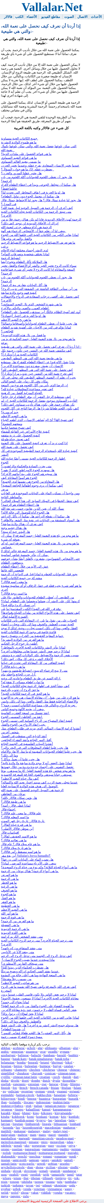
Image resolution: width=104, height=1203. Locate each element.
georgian (27, 1091)
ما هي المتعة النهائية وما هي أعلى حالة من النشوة (33, 975)
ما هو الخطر (9, 882)
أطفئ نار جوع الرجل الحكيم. (19, 643)
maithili (6, 1131)
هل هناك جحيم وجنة (14, 528)
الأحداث (96, 17)
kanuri (46, 1109)
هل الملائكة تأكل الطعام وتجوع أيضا (24, 262)
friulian (66, 1087)
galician (13, 1091)
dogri (25, 1080)
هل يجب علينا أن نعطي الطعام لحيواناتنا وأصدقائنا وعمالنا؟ (39, 323)
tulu (59, 1181)
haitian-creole (25, 1095)
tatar (79, 1174)
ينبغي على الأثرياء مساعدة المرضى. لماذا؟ (28, 863)
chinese (62, 1069)
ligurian (18, 1124)
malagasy (34, 1131)
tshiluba (27, 1181)
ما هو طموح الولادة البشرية (19, 142)
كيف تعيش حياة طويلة (15, 439)
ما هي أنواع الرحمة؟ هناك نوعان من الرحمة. (30, 871)
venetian (39, 1189)
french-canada (39, 1087)
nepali (18, 1145)
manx (42, 1134)
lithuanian (60, 1124)
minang (34, 1142)
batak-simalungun (41, 1059)
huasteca (44, 1098)
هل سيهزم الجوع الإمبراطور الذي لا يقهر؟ (27, 470)
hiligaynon (8, 1098)
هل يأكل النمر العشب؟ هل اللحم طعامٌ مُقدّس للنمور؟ (36, 1033)
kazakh (5, 1113)
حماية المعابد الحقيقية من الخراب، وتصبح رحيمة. (32, 636)
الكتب (19, 17)
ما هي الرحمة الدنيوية (15, 929)
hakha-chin (44, 1095)
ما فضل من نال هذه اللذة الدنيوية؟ (23, 335)
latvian (5, 1124)
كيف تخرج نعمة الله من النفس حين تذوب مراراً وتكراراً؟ (37, 373)
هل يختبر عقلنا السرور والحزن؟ (21, 173)
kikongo (46, 1113)
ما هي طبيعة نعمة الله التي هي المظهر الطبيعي (31, 358)
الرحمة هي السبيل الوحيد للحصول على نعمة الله (32, 790)
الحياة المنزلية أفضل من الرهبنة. (22, 393)
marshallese (8, 1138)
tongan (14, 1181)
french (23, 1087)
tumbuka (70, 1181)
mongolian (57, 1142)
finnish (5, 1087)
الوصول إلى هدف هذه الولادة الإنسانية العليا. (29, 786)
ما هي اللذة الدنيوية (13, 933)
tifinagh (48, 1178)
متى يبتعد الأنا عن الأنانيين (17, 952)
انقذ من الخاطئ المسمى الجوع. (22, 717)
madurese (69, 1127)
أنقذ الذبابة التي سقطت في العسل (24, 736)
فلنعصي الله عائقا (12, 570)
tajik (46, 1174)
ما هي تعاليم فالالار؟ (14, 840)
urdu (72, 1185)
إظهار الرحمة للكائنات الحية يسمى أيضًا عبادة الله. (33, 458)
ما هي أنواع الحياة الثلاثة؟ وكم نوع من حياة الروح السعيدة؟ (39, 867)
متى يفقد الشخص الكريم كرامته (22, 936)
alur (75, 1048)
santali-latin (9, 1163)
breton (18, 1066)
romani (47, 1156)
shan (30, 1167)
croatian (44, 1077)
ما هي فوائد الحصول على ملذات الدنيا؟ (26, 154)
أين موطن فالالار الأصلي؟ (17, 828)
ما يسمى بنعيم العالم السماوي (21, 161)
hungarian (59, 1098)
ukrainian (60, 1185)
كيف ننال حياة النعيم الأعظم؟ (20, 778)
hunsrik (73, 1098)
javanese (6, 1109)
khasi (16, 1113)
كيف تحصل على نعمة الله (17, 447)
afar (40, 1048)
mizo (44, 1142)
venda (27, 1189)
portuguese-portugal (52, 1153)
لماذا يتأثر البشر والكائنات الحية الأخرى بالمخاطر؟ (33, 647)
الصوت (69, 17)
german (40, 1091)
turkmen (18, 1185)
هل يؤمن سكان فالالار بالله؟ (19, 798)
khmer (26, 1113)
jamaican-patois (55, 1106)
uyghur (5, 1189)
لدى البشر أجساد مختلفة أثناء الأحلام (24, 250)
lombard (75, 1124)
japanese (73, 1106)
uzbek (17, 1189)
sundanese (69, 1171)
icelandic (15, 1102)
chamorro (21, 1069)
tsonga (39, 1181)
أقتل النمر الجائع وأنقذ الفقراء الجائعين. (26, 740)
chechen (34, 1069)
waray (68, 1189)
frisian (55, 1087)
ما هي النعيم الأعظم (14, 416)
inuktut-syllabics (12, 1106)
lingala (46, 1124)
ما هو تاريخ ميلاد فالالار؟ (16, 848)
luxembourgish (32, 1127)
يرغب (4, 246)
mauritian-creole (43, 1138)
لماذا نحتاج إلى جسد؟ (15, 1002)
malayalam (8, 1134)
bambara (49, 1055)
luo (18, 1127)
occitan (61, 1145)
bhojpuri (57, 1062)
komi (30, 1116)
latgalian (60, 1120)
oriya (71, 1145)
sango (45, 1160)
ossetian (17, 1149)
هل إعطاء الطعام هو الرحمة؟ (20, 505)
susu (4, 1174)
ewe (44, 1084)
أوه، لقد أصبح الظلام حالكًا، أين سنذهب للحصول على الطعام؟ (41, 312)
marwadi (24, 1138)
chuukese (23, 1073)
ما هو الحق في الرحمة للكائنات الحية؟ (25, 693)
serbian (52, 1163)
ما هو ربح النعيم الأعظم (16, 319)
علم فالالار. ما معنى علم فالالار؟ (21, 813)
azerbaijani (8, 1055)
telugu (7, 1178)
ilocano (29, 1102)
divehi (15, 1080)
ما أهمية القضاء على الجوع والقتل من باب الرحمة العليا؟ (37, 1006)
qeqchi (22, 1156)
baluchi (36, 1055)
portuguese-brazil (24, 1153)
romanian (60, 1156)
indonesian (43, 1102)
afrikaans (51, 1048)
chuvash (36, 1073)
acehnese (19, 1048)
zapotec (15, 1196)
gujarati (74, 1091)
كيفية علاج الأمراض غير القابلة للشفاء (25, 431)
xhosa (25, 1192)
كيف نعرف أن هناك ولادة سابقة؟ (22, 524)
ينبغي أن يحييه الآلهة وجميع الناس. (23, 709)
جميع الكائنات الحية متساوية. (19, 138)
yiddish (46, 1192)
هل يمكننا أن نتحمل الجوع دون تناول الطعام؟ (30, 196)
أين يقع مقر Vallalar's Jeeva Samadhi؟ (26, 855)
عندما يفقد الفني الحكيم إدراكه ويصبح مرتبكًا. (30, 971)
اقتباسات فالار (10, 832)
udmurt (47, 1185)
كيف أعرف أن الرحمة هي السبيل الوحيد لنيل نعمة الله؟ (37, 208)
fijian (64, 1084)
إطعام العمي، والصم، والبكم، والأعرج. (25, 308)
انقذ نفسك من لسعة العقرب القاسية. (25, 713)
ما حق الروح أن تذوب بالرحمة (20, 690)
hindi (21, 1098)
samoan (34, 1160)
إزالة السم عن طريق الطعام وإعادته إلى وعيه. (31, 678)
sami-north (20, 1160)
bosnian (6, 1066)
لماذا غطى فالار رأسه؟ (15, 805)
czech (56, 1077)
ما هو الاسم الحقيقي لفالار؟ (19, 836)
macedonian (53, 1127)
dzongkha (68, 1080)
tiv (70, 1178)
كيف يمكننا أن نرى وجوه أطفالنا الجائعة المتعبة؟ (32, 485)
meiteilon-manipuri (13, 1142)
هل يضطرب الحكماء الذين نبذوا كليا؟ (25, 967)
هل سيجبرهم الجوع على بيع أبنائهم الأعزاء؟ (29, 474)
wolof (14, 1192)
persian (76, 1149)
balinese (23, 1055)
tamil (70, 1174)
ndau (70, 1142)
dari (76, 1077)
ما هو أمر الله (9, 913)
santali (68, 1160)
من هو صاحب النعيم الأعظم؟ (20, 983)
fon (15, 1087)
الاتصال (82, 17)
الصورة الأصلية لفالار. (14, 616)
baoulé (61, 1055)
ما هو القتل (8, 898)
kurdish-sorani (24, 1120)
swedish (35, 1174)
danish (66, 1077)
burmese (45, 1066)
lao (50, 1120)
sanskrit (57, 1160)
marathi (63, 1134)
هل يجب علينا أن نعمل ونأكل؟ (20, 759)
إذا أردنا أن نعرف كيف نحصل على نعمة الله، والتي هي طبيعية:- (41, 346)
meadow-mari (65, 1138)
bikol (68, 1062)
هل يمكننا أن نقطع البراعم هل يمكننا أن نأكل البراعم (35, 516)
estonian (33, 1084)
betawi (44, 1062)
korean (54, 1116)
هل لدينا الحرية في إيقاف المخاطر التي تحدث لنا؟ (33, 192)
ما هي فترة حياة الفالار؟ (16, 825)
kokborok (18, 1116)
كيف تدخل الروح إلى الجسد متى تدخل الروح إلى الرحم (36, 956)
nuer (51, 1145)
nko (27, 1145)
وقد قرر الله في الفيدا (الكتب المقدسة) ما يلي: (31, 609)
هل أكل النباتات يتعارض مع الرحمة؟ (24, 285)
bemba (21, 1062)
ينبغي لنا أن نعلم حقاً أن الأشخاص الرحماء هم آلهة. (33, 231)
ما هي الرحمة (10, 879)
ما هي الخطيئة (10, 906)
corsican (50, 1073)
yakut (34, 1192)
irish (28, 1106)
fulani (77, 1087)
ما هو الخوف (9, 890)
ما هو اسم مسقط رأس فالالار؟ (21, 852)
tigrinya (60, 1178)
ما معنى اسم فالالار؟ (14, 582)
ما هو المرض (9, 875)
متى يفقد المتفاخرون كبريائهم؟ (21, 948)
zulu (26, 1196)
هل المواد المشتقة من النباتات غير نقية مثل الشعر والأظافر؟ (40, 520)
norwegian (39, 1145)
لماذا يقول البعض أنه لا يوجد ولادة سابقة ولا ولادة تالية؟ (36, 763)
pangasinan (32, 1149)
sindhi (74, 1167)
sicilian (50, 1167)
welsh (4, 1192)
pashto (64, 1149)
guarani (62, 1091)
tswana (50, 1181)
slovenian (30, 1171)
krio (63, 1116)
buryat (57, 1066)
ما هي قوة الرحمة (12, 917)
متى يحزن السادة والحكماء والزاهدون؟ (26, 466)
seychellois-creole (13, 1167)
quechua (34, 1156)
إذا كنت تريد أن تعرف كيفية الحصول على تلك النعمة (34, 443)
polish (7, 1153)
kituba (5, 1116)
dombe (35, 1080)
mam (33, 1134)
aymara (64, 1051)
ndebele (6, 1145)
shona (39, 1167)
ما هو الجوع (8, 894)
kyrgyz (41, 1120)
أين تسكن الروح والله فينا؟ (18, 605)
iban (4, 1102)
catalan (68, 1066)
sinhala (5, 1171)
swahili (14, 1174)
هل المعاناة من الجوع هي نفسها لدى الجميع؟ (30, 481)
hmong (32, 1098)
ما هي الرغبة (9, 886)
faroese (53, 1084)
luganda (8, 1127)
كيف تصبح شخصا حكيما (16, 427)
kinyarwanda (63, 1113)
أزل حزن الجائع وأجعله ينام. (18, 674)
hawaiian (60, 1095)
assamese (32, 1051)
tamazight (58, 1174)
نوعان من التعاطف (13, 794)
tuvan (29, 1185)
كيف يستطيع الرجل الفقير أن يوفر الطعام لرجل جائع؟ (36, 397)
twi (38, 1185)
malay (47, 1131)
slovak (17, 1171)
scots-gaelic (27, 1163)
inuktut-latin (61, 1102)
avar (43, 1051)
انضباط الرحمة (10, 258)
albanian (65, 1048)
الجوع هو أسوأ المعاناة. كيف (19, 478)
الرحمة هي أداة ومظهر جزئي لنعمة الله (26, 227)
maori (52, 1134)
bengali (33, 1062)
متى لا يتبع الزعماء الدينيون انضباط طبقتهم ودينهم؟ (34, 670)
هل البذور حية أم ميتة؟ (15, 532)
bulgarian (31, 1066)
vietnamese (54, 1189)
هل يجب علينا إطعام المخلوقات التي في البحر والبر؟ (34, 747)
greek (51, 1091)
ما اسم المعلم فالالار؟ (15, 817)
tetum (17, 1178)
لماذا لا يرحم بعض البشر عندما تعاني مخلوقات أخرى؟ (35, 651)
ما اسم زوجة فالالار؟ (14, 593)
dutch (46, 1080)
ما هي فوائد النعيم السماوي (19, 158)
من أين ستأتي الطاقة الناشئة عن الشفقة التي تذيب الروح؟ (39, 289)
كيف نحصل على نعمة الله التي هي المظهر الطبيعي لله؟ (37, 370)
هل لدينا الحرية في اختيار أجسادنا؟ (23, 316)
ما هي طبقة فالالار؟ (13, 801)
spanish (55, 1171)
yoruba (57, 1192)
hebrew (73, 1095)
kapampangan (62, 1109)
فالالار (8, 17)
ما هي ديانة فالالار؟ (13, 666)
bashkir (73, 1055)
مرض (4, 489)
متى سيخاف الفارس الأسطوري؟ (22, 963)
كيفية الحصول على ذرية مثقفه (20, 435)
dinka (4, 1080)
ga (4, 1091)
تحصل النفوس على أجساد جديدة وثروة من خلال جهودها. (37, 767)
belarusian (8, 1062)
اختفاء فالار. (8, 809)
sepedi (41, 1163)
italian (38, 1106)
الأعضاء (32, 17)
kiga (36, 1113)
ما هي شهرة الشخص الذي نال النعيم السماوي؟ (31, 304)
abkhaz (5, 1048)
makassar (20, 1131)
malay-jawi (60, 1131)
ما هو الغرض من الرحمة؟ (17, 921)
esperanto (19, 1084)
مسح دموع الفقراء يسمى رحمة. (22, 1037)
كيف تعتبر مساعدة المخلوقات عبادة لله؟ (27, 389)
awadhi (53, 1051)
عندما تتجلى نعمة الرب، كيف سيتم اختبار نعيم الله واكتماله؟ (39, 782)
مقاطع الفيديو (50, 17)
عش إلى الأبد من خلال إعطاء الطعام (24, 566)
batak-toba (62, 1059)
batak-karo (20, 1059)
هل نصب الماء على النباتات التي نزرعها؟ (27, 859)
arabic (5, 1051)
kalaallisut (33, 1109)
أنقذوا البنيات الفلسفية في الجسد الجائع (27, 744)
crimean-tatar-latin (25, 1077)
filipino (75, 1084)
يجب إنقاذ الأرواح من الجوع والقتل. (23, 724)
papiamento (50, 1149)
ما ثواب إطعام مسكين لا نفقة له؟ (22, 682)
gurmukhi (7, 1095)
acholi (31, 1048)
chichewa (49, 1069)
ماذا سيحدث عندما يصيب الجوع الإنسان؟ (28, 960)
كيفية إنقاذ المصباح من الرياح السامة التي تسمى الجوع (36, 720)
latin (72, 1120)
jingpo (19, 1109)
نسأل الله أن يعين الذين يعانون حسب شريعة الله (32, 508)
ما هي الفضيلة (10, 925)
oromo (5, 1149)
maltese (23, 1134)
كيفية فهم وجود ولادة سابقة (19, 292)
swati (24, 1174)
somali (43, 1171)
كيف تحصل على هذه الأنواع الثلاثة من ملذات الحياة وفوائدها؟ (40, 613)
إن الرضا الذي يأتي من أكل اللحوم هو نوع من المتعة (34, 385)
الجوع (4, 462)
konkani (41, 1116)
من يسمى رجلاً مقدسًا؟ (16, 979)
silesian (63, 1167)
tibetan (35, 1178)
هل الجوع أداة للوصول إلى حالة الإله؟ (25, 512)
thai (26, 1178)
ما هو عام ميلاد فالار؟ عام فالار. (21, 844)
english (6, 1084)
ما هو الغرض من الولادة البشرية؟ (22, 640)
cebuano (6, 1069)
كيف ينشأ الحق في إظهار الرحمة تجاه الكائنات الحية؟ (35, 686)
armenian (17, 1051)
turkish (5, 1185)
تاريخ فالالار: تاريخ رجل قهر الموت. (23, 821)
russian (5, 1160)
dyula (56, 1080)
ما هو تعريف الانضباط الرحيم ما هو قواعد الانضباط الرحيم (38, 242)
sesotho (65, 1163)
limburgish (32, 1124)
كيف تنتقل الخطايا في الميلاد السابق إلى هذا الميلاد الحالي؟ (40, 501)
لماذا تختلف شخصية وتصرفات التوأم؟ (25, 254)
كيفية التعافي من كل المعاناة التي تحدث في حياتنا (33, 663)
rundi (72, 1156)
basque (5, 1059)
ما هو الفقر (8, 902)
